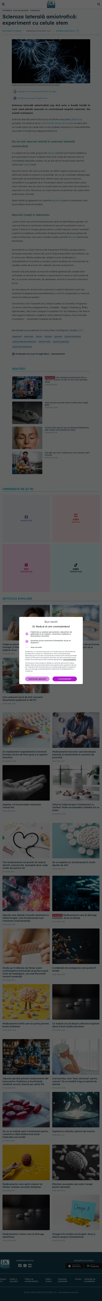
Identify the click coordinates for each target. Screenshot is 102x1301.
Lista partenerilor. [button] (69, 659)
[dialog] (51, 650)
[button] (51, 647)
